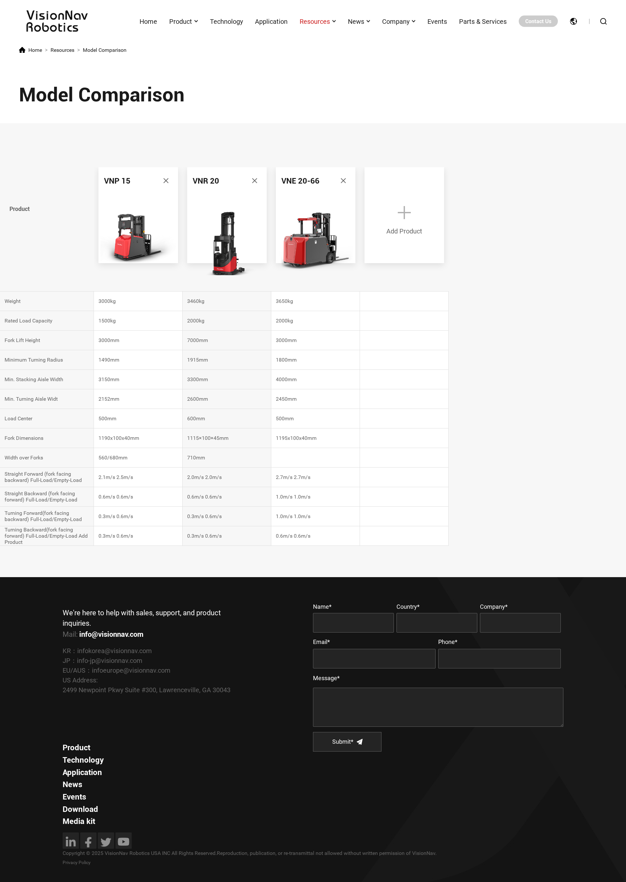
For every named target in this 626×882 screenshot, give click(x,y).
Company (396, 21)
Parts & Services (483, 21)
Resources (315, 21)
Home (148, 21)
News (356, 21)
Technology (226, 21)
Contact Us (538, 21)
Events (437, 21)
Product (180, 21)
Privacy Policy (77, 862)
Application (271, 21)
